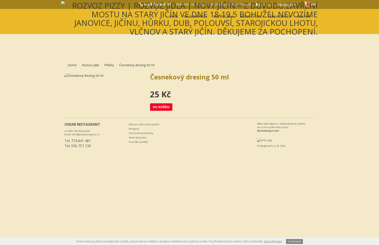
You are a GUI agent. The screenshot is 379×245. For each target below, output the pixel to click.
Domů (72, 65)
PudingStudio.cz (266, 145)
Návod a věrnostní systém (144, 124)
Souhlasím (294, 241)
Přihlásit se (285, 4)
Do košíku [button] (161, 107)
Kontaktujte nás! (268, 130)
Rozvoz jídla (90, 65)
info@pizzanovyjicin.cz (86, 134)
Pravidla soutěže (138, 141)
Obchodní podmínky (141, 133)
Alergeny (134, 128)
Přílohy (109, 65)
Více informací (273, 241)
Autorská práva (138, 137)
